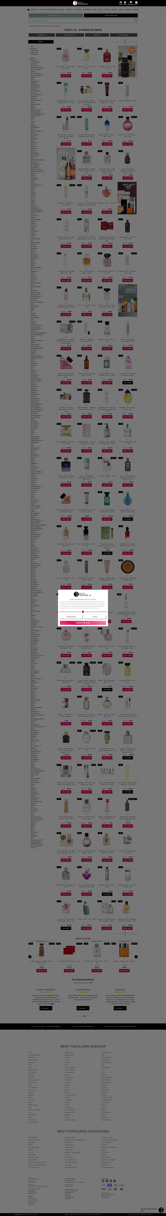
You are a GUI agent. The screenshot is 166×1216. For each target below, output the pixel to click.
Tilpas (94, 617)
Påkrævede (71, 617)
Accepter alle (83, 623)
